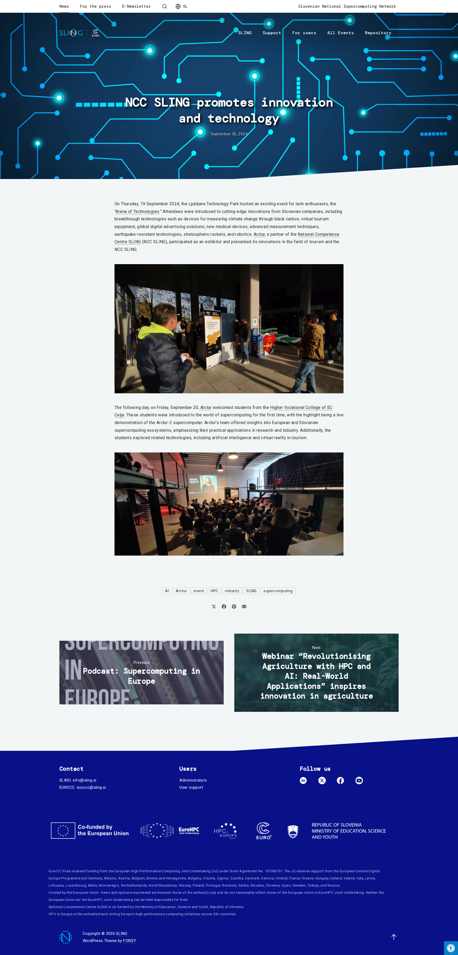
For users (304, 33)
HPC (214, 591)
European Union (352, 871)
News (64, 6)
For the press (95, 6)
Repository (378, 33)
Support (272, 33)
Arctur (259, 234)
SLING (245, 33)
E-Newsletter (136, 6)
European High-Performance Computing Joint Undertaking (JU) (167, 871)
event (199, 591)
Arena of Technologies (137, 211)
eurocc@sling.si (91, 787)
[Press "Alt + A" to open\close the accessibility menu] (451, 948)
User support (191, 787)
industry (232, 591)
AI (167, 591)
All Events (340, 33)
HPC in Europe (60, 914)
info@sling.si (84, 780)
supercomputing (278, 591)
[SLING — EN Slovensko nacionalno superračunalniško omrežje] (79, 33)
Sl (185, 6)
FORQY (129, 940)
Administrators (193, 780)
